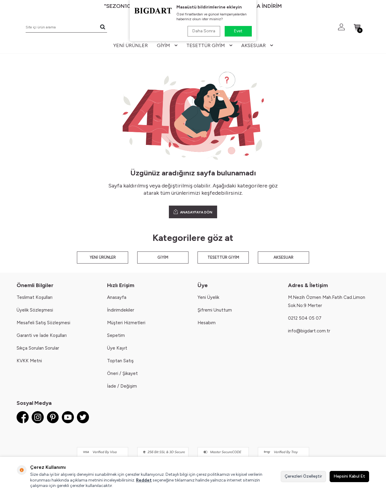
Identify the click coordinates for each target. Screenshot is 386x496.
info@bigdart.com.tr (309, 331)
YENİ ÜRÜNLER (103, 257)
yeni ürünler (130, 45)
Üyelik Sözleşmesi (35, 310)
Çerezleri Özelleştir (303, 476)
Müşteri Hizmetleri (126, 322)
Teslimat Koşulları (34, 297)
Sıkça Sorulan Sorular (38, 348)
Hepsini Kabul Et (349, 476)
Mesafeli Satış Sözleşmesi (43, 322)
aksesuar (253, 45)
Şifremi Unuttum (215, 310)
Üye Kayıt (117, 348)
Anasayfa (116, 297)
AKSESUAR (283, 257)
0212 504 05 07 (304, 318)
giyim (163, 45)
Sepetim (116, 335)
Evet (238, 31)
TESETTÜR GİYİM (223, 257)
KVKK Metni (29, 360)
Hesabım (207, 322)
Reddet (144, 480)
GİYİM (162, 257)
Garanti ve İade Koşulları (42, 335)
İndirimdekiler (120, 310)
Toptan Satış (120, 360)
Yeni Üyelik (208, 297)
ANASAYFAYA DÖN (195, 212)
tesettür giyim (205, 45)
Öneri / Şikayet (122, 373)
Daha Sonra (203, 31)
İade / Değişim (122, 386)
